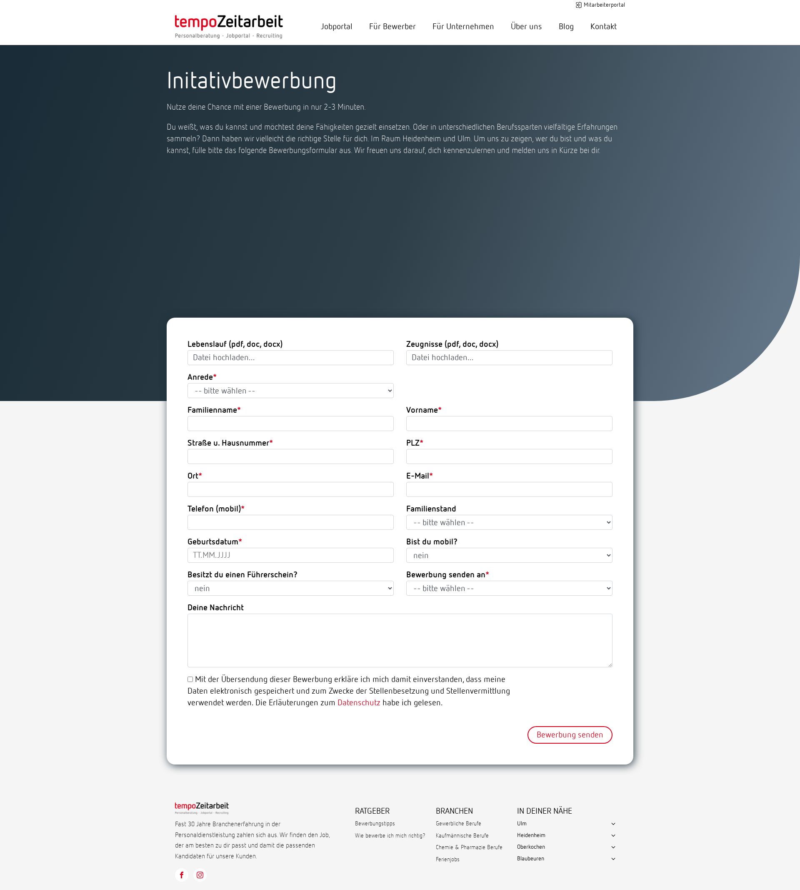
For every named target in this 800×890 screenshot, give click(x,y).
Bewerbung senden (570, 735)
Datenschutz (359, 703)
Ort (193, 476)
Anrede (200, 377)
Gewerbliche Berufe (458, 824)
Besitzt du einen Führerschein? (243, 575)
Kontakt (603, 27)
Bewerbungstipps (375, 824)
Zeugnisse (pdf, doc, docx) (452, 344)
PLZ (413, 443)
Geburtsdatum (213, 542)
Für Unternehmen (463, 27)
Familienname (212, 410)
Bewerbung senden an (445, 575)
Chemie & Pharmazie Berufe (469, 847)
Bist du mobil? (432, 542)
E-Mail (417, 476)
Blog (566, 27)
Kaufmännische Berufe (462, 836)
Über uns (526, 27)
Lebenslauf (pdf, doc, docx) (235, 344)
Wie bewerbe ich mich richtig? (390, 836)
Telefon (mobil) (214, 509)
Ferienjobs (448, 859)
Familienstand (431, 509)
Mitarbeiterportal (604, 5)
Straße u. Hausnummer (228, 443)
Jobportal (336, 27)
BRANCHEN (454, 811)
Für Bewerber (392, 27)
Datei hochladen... (224, 357)
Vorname (422, 410)
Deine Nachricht (216, 608)
